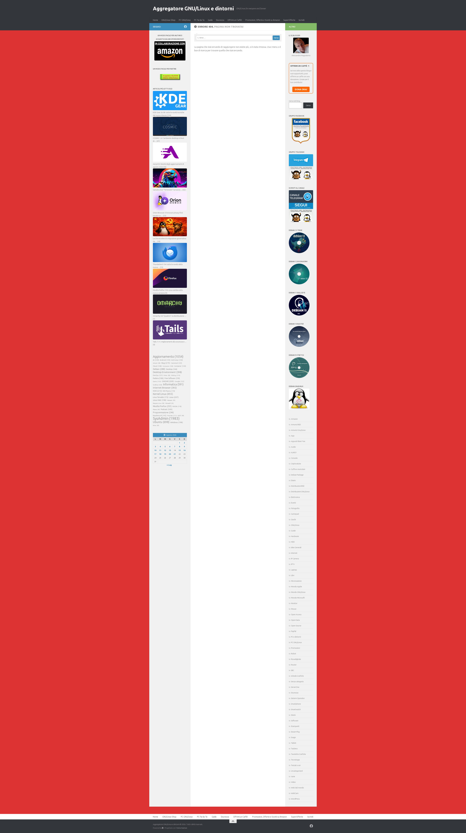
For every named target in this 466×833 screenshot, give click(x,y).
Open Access (296, 614)
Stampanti (295, 726)
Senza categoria (297, 681)
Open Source (296, 626)
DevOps (158, 375)
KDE (157, 391)
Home (155, 20)
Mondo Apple (296, 586)
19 (165, 454)
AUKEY (294, 452)
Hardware (295, 536)
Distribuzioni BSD (297, 486)
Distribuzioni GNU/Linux (300, 492)
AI (156, 360)
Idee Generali (296, 547)
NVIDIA (176, 406)
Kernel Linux (163, 394)
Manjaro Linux (158, 403)
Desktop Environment (167, 372)
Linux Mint (159, 400)
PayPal (293, 631)
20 (170, 454)
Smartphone (296, 704)
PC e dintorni (296, 637)
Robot (293, 654)
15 (180, 450)
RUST (181, 415)
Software (294, 721)
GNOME (168, 381)
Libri (292, 575)
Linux (174, 397)
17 (155, 454)
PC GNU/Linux (185, 20)
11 (160, 450)
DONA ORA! (301, 89)
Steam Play (295, 732)
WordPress (295, 799)
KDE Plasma (169, 391)
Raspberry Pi (159, 415)
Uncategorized (297, 771)
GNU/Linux (295, 525)
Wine (156, 425)
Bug (165, 363)
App (292, 436)
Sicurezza (220, 20)
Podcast (166, 409)
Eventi (293, 503)
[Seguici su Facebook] (185, 26)
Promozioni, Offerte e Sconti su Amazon (262, 20)
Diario (293, 480)
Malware (171, 400)
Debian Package (297, 475)
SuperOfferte (289, 20)
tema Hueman (182, 828)
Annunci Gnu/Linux (298, 430)
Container (180, 366)
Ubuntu (161, 422)
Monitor (294, 603)
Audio (293, 447)
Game (157, 381)
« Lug (169, 465)
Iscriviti (301, 20)
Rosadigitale (296, 659)
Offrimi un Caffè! (235, 20)
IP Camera (295, 559)
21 (175, 454)
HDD (293, 542)
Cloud (157, 366)
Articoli (156, 363)
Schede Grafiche (297, 676)
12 (165, 450)
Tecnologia (295, 760)
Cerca (308, 105)
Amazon (294, 419)
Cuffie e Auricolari (298, 469)
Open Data (295, 620)
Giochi (293, 519)
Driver (167, 375)
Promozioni (295, 648)
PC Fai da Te (199, 20)
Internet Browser (165, 387)
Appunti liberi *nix (298, 441)
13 (170, 450)
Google (179, 381)
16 (184, 450)
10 (155, 450)
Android (165, 360)
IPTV (293, 564)
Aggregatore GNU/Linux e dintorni (193, 8)
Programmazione (163, 412)
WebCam (294, 793)
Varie (293, 776)
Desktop (171, 369)
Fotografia (295, 508)
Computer (168, 366)
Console (294, 458)
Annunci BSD (296, 424)
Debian (159, 369)
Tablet (293, 743)
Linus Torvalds (160, 397)
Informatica (173, 384)
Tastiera (294, 749)
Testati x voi (295, 765)
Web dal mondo (297, 788)
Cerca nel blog (294, 101)
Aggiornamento (168, 356)
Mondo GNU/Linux (298, 592)
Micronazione (296, 581)
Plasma (156, 409)
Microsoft (169, 403)
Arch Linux (177, 360)
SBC (292, 670)
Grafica (157, 385)
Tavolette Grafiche (298, 754)
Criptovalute (296, 464)
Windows (176, 422)
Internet (294, 553)
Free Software (172, 378)
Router (293, 665)
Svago (293, 737)
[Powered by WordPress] (162, 828)
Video (293, 782)
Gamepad (295, 514)
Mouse (293, 609)
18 (160, 454)
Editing (175, 375)
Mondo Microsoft (298, 598)
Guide (210, 20)
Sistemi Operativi (297, 698)
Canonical (176, 363)
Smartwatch (296, 709)
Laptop (294, 570)
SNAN (293, 715)
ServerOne (295, 687)
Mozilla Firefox (162, 406)
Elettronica (295, 497)
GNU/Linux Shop (168, 20)
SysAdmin (166, 418)
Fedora (158, 378)
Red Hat (172, 415)
